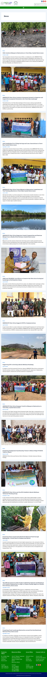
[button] (24, 8)
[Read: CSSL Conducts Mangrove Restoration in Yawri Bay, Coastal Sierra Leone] (23, 34)
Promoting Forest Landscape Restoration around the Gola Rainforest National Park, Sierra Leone (22, 630)
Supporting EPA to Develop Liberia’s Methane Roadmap (18, 364)
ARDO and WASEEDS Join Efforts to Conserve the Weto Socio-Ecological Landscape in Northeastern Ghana (23, 279)
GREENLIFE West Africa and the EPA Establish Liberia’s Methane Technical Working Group (21, 492)
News (4, 50)
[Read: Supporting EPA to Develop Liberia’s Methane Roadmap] (23, 346)
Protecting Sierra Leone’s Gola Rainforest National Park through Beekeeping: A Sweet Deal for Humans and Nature (21, 537)
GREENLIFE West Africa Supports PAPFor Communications (19, 323)
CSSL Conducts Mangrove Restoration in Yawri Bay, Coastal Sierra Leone (23, 53)
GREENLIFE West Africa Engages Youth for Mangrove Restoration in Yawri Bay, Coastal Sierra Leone (22, 406)
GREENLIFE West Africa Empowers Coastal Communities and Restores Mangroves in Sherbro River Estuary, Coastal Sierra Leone (22, 236)
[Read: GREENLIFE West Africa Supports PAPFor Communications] (23, 304)
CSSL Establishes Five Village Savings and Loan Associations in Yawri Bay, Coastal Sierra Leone (22, 144)
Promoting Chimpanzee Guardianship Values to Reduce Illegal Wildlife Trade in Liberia (23, 451)
